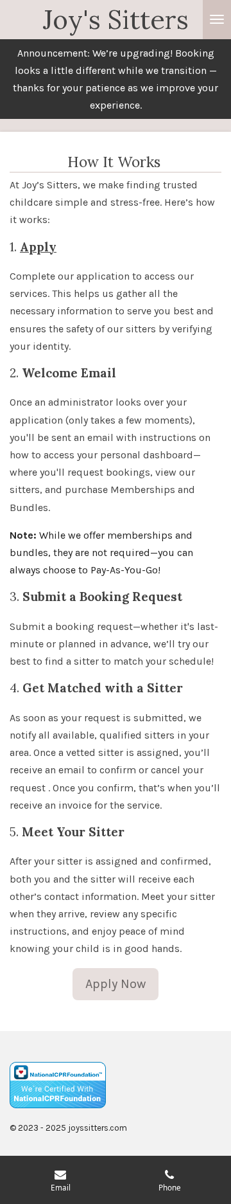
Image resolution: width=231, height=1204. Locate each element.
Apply (38, 247)
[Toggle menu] (217, 19)
